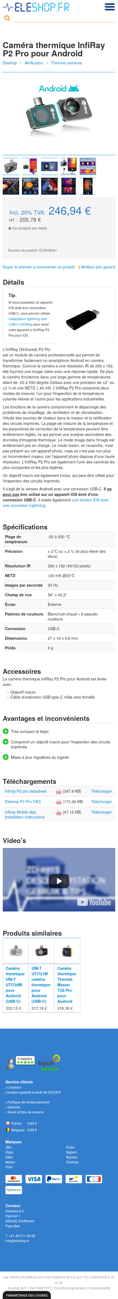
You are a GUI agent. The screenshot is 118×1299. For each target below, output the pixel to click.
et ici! (59, 1282)
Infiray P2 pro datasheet (26, 791)
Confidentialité (99, 1288)
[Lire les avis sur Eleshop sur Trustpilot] (20, 1062)
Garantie (13, 1107)
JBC (8, 1147)
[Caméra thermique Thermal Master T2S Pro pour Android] (67, 950)
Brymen (72, 1157)
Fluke (70, 1147)
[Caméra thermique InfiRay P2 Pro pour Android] (59, 113)
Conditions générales (70, 1288)
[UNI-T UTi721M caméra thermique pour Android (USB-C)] (41, 950)
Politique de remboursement (28, 1102)
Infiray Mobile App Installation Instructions (25, 814)
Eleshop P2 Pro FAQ (23, 801)
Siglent (71, 1152)
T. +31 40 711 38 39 (20, 1235)
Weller (10, 1162)
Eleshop (10, 62)
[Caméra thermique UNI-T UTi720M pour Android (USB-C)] (16, 950)
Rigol (9, 1152)
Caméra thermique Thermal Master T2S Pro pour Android (66, 984)
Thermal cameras (66, 62)
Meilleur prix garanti (97, 267)
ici (112, 1277)
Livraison (14, 1087)
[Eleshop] (37, 6)
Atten (9, 1157)
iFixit (8, 1167)
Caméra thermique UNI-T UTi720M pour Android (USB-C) (15, 984)
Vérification (33, 62)
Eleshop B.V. (17, 1288)
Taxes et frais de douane (25, 1111)
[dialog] (27, 1295)
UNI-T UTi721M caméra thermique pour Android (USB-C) (41, 984)
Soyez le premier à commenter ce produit (39, 267)
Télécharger (101, 791)
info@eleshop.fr (17, 1240)
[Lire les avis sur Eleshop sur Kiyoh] (50, 1062)
